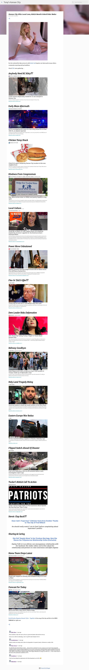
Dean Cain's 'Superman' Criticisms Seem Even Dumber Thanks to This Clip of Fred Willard (35, 522)
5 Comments (15, 15)
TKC (13, 68)
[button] (9, 18)
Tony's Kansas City (12, 2)
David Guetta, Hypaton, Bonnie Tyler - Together (22, 618)
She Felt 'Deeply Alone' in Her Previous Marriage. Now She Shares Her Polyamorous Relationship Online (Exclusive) (35, 539)
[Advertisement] (74, 58)
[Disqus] (35, 646)
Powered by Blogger (45, 668)
